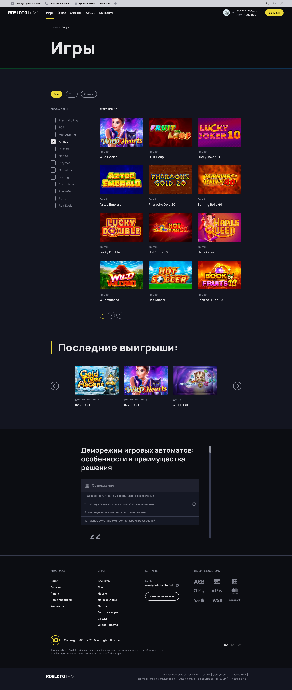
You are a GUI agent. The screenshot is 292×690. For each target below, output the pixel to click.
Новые (102, 593)
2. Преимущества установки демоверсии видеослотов (119, 504)
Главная (55, 27)
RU (268, 3)
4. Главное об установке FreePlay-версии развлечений (119, 520)
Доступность (220, 674)
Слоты (89, 94)
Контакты (106, 13)
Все (56, 94)
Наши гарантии (61, 600)
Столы (102, 618)
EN (274, 3)
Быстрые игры (108, 612)
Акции (90, 13)
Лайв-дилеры (107, 600)
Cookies (205, 674)
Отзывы (76, 13)
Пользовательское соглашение (180, 674)
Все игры (104, 581)
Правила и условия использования (155, 678)
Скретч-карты (108, 625)
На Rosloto (106, 3)
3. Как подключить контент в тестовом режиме (115, 512)
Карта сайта (239, 678)
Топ (71, 94)
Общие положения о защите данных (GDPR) (203, 678)
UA (282, 3)
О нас (62, 13)
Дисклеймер (239, 674)
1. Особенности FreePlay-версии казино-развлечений (119, 496)
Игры (50, 13)
